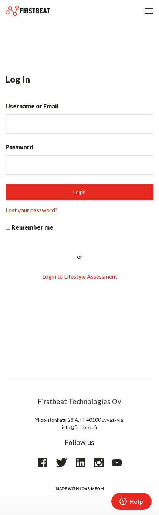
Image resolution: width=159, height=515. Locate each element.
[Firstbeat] (28, 11)
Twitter (61, 462)
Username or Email (32, 105)
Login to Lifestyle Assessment (79, 276)
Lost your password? (32, 209)
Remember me (31, 227)
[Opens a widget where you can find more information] (131, 502)
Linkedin (80, 462)
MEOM (97, 488)
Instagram (99, 462)
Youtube (117, 462)
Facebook (42, 462)
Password (19, 146)
